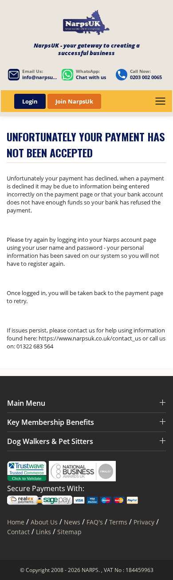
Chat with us (91, 77)
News (72, 522)
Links (43, 532)
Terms (118, 522)
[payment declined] (86, 23)
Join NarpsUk (74, 101)
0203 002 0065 (146, 77)
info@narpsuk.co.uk (39, 77)
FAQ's (94, 522)
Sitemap (69, 532)
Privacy (144, 522)
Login (30, 101)
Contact (18, 532)
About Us (45, 522)
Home (15, 522)
